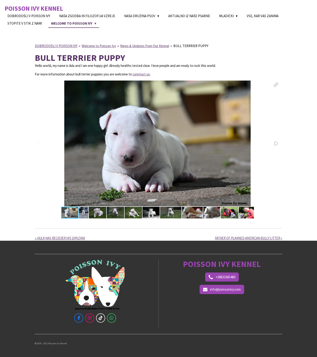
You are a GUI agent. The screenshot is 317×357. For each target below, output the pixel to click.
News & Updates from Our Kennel (144, 46)
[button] (276, 84)
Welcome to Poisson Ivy (99, 46)
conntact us (141, 74)
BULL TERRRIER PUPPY (190, 46)
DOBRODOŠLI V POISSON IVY (56, 46)
